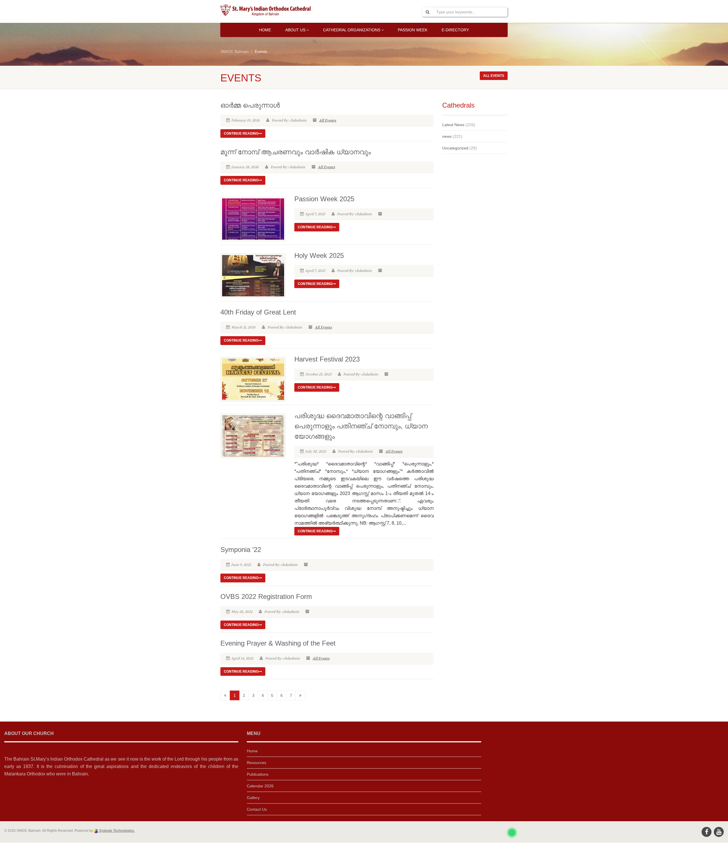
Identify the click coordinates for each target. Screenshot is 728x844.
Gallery (253, 797)
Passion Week (412, 30)
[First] (225, 695)
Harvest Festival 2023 (327, 359)
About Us (295, 30)
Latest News (453, 124)
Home (265, 30)
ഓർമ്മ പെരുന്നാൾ (250, 105)
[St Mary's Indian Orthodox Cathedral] (265, 10)
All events (493, 76)
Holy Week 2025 (319, 255)
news (447, 136)
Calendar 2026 (260, 786)
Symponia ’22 (240, 549)
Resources (256, 762)
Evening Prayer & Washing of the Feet (278, 643)
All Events (327, 120)
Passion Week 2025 (324, 199)
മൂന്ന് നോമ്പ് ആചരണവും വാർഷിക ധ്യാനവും (295, 152)
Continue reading (241, 133)
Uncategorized (455, 148)
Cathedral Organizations (351, 30)
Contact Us (257, 809)
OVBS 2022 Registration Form (266, 596)
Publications (257, 774)
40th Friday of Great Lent (258, 312)
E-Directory (455, 30)
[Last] (300, 695)
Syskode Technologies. (116, 831)
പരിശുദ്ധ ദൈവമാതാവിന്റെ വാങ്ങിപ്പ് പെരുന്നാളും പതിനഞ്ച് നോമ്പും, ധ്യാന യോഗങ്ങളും (361, 426)
